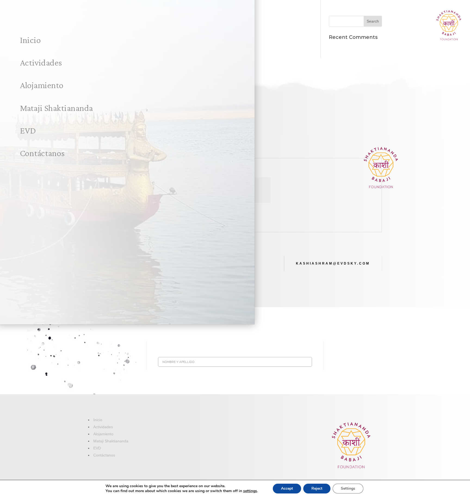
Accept (287, 488)
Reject (316, 488)
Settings (348, 488)
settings (250, 491)
